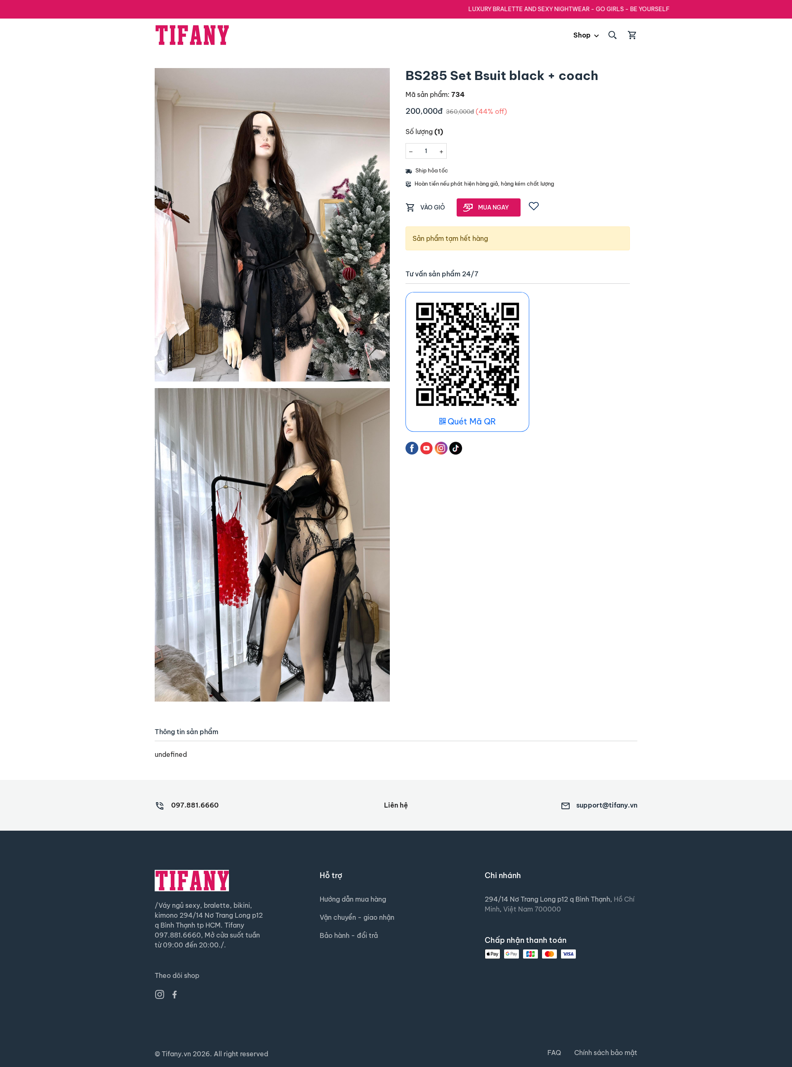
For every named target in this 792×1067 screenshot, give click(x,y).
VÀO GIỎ (432, 207)
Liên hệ (396, 805)
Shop (582, 35)
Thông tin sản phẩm (186, 732)
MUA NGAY (493, 207)
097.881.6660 (195, 805)
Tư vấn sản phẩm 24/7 (441, 274)
